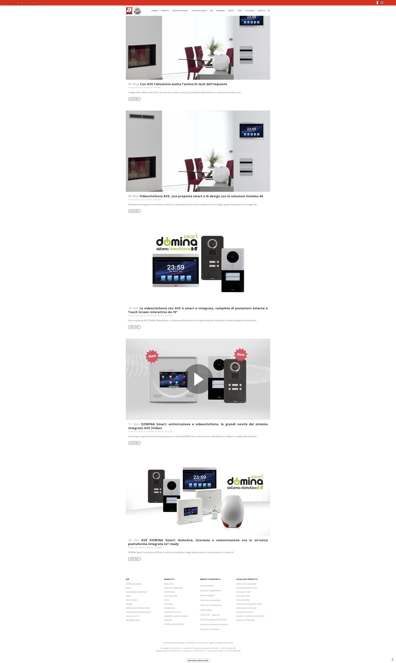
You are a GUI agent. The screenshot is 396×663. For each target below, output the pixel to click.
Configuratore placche (174, 624)
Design (129, 604)
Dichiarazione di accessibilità (173, 643)
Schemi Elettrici (207, 586)
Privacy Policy (202, 643)
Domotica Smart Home (246, 588)
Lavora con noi (132, 616)
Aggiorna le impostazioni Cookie (221, 643)
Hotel (166, 600)
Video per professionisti (210, 605)
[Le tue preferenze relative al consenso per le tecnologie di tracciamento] (392, 659)
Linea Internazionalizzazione (138, 612)
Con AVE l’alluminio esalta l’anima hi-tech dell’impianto (183, 84)
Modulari (168, 620)
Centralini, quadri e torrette (176, 616)
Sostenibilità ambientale (136, 592)
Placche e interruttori (173, 588)
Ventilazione (169, 608)
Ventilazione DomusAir (246, 608)
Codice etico (132, 600)
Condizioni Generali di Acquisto (214, 624)
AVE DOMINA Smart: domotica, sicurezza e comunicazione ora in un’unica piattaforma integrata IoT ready (198, 542)
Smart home (169, 592)
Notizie (149, 87)
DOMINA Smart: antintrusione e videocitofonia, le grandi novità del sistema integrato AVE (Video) (198, 426)
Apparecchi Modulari (245, 620)
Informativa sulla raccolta (198, 660)
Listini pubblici (206, 610)
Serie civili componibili (246, 584)
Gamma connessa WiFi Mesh (249, 604)
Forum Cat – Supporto (210, 615)
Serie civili (168, 584)
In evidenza (151, 315)
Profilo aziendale (133, 584)
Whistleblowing (133, 620)
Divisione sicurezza (244, 612)
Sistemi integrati (207, 595)
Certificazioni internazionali (137, 608)
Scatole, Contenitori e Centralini (250, 616)
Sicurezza (168, 604)
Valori (128, 596)
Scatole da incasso (172, 612)
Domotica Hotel (243, 592)
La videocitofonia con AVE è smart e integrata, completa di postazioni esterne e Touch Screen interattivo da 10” (198, 310)
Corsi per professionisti (210, 600)
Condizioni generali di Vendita (213, 619)
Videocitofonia (242, 600)
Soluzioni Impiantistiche (210, 590)
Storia (128, 588)
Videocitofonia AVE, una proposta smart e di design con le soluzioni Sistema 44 (201, 196)
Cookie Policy (191, 643)
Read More (134, 99)
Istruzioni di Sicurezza (210, 629)
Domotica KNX (170, 596)
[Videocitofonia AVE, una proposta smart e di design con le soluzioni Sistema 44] (198, 151)
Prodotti (157, 87)
